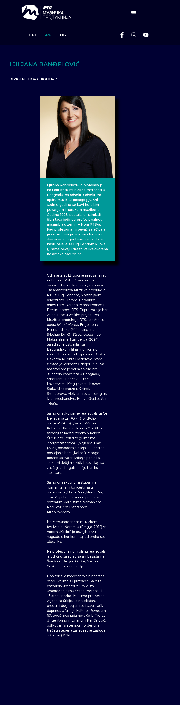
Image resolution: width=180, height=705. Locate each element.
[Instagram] (133, 35)
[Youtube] (145, 35)
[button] (134, 12)
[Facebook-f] (121, 35)
